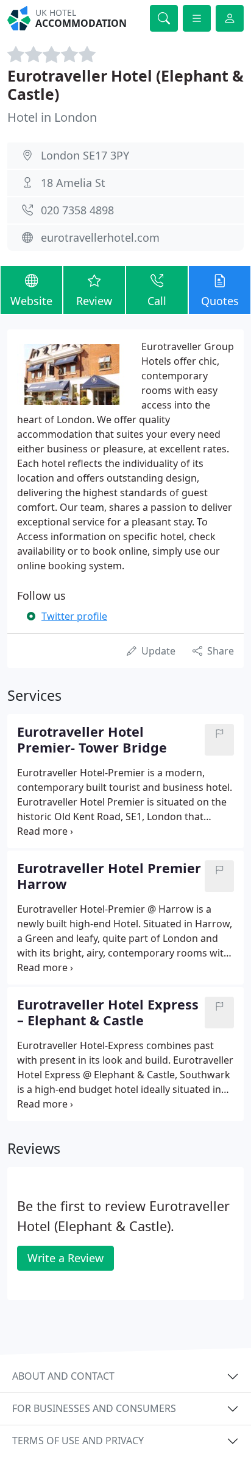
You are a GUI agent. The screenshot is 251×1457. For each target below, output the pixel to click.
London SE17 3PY (85, 155)
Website (31, 300)
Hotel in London (52, 117)
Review (94, 300)
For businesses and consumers (94, 1408)
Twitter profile (74, 616)
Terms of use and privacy (78, 1440)
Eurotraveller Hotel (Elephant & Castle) (125, 84)
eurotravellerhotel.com (100, 237)
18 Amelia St (73, 182)
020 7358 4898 (77, 210)
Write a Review (65, 1258)
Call (156, 300)
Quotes (220, 300)
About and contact (63, 1376)
